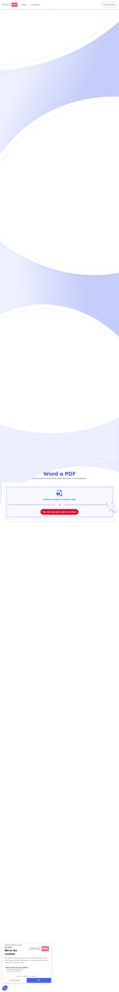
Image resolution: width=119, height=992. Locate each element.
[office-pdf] (9, 4)
